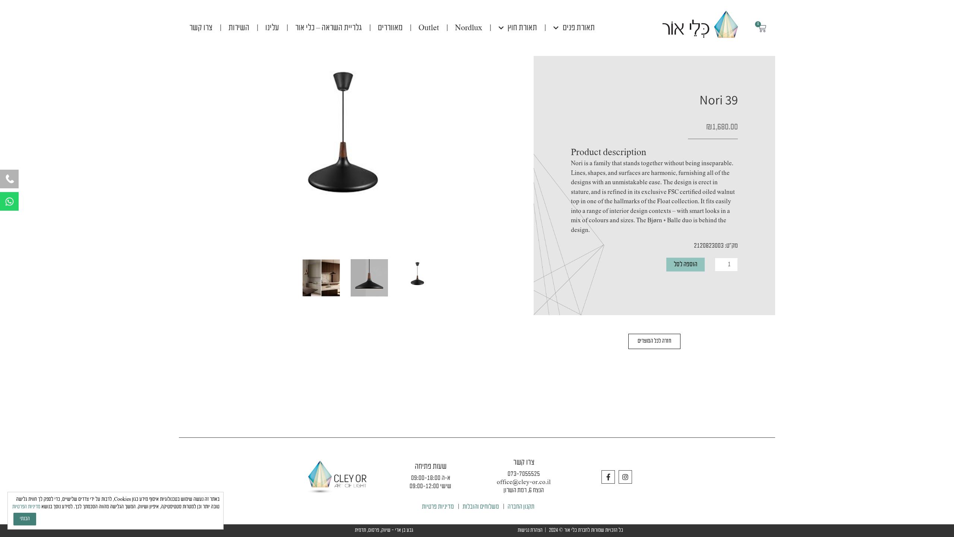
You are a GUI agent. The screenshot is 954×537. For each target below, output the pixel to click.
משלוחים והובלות (480, 507)
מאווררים (390, 27)
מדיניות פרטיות (438, 507)
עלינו (272, 27)
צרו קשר (200, 27)
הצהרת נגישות (530, 530)
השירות (238, 27)
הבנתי (25, 519)
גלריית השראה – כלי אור (328, 27)
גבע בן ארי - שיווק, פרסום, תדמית (384, 530)
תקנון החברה (521, 507)
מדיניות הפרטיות (26, 507)
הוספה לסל (685, 264)
